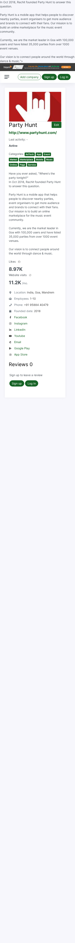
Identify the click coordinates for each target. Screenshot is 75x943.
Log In (64, 77)
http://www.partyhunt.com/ (33, 133)
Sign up (49, 77)
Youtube (19, 335)
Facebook (20, 317)
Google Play (22, 348)
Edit (56, 125)
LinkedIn (19, 329)
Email (17, 342)
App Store (20, 354)
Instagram (20, 323)
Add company (29, 77)
